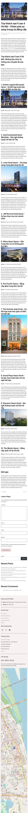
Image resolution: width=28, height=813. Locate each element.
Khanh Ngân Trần (8, 33)
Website (3, 537)
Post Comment (6, 550)
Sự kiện (2, 622)
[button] (14, 748)
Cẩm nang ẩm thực (5, 620)
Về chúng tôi (4, 613)
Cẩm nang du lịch (5, 618)
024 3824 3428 (7, 660)
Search (2, 556)
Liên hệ (2, 651)
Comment (3, 504)
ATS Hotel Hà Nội (11, 48)
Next (24, 491)
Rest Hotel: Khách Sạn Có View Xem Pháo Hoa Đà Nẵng (13, 580)
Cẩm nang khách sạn (5, 615)
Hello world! (18, 590)
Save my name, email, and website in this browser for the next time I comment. (13, 545)
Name (2, 523)
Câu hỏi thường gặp (5, 639)
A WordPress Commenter (8, 590)
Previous (4, 491)
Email (2, 530)
